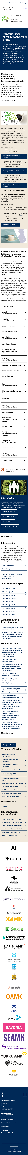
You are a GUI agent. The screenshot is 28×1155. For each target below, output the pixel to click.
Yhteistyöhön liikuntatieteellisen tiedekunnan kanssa (9, 8)
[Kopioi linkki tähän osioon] (26, 74)
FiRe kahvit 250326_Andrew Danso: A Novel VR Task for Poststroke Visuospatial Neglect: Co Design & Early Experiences (12, 667)
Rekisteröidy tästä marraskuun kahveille (12, 185)
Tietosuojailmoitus (14, 1146)
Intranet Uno (14, 1149)
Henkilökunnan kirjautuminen (14, 1151)
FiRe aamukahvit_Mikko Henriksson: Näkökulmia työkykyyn (12, 696)
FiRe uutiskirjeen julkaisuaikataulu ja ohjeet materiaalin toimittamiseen (12, 576)
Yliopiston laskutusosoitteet (7, 1119)
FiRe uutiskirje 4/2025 (8, 611)
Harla (21, 215)
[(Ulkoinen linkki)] (14, 849)
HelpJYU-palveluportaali (7, 1114)
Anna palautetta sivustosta (7, 1122)
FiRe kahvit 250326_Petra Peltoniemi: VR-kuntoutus (9, 660)
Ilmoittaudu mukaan (9, 224)
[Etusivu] (8, 3)
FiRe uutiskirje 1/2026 (8, 595)
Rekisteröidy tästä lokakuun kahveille (11, 171)
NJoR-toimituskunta (9, 526)
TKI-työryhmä (7, 521)
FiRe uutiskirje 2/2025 (8, 614)
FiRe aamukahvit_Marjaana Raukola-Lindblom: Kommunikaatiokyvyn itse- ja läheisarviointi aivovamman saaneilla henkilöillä (10, 715)
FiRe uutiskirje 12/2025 (9, 598)
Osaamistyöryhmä (8, 516)
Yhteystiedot (4, 1113)
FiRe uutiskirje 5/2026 (8, 588)
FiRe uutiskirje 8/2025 (8, 605)
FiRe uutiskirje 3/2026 (8, 592)
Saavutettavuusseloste (14, 1147)
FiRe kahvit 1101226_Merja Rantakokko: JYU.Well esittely (11, 674)
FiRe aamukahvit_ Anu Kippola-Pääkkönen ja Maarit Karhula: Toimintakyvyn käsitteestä (11, 690)
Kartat (9, 1113)
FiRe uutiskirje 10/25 (8, 601)
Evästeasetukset (5, 1126)
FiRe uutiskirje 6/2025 (8, 608)
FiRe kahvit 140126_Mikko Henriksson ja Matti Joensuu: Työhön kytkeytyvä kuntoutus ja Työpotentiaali (11, 682)
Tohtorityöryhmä (8, 511)
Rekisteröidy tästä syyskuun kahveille (11, 156)
